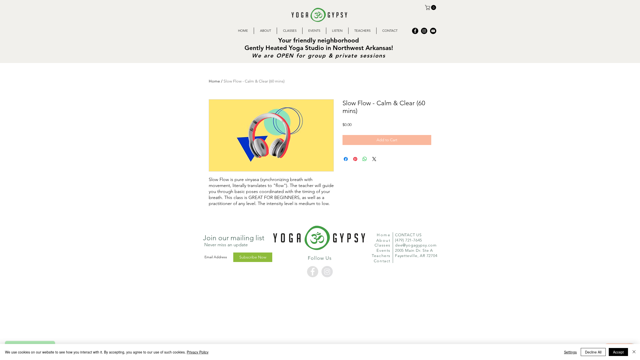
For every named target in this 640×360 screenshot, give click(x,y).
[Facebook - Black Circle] (415, 31)
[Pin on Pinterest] (355, 159)
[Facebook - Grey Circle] (312, 271)
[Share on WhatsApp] (365, 159)
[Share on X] (374, 159)
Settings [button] (570, 352)
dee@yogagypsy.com (416, 245)
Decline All (593, 352)
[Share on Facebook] (346, 159)
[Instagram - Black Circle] (424, 31)
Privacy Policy (197, 352)
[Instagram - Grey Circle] (327, 271)
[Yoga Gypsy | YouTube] (433, 31)
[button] (431, 7)
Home (214, 81)
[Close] (634, 352)
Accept (618, 352)
